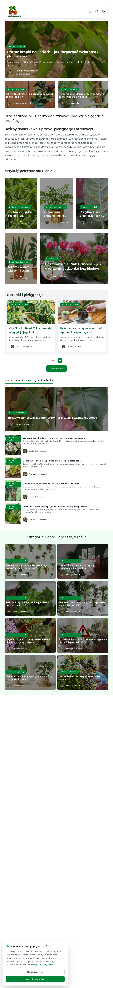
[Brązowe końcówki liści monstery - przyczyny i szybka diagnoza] (57, 409)
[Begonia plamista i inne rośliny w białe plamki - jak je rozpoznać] (30, 635)
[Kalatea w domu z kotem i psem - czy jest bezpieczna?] (21, 258)
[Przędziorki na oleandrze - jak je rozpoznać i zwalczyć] (92, 203)
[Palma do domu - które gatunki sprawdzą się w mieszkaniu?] (82, 598)
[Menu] (90, 11)
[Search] (96, 11)
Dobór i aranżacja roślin (19, 262)
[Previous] (53, 360)
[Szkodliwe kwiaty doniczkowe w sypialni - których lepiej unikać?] (82, 635)
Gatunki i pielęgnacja (16, 89)
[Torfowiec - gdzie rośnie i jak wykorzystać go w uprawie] (21, 203)
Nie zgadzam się (35, 972)
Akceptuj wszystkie (35, 979)
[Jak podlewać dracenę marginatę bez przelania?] (82, 672)
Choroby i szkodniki (16, 46)
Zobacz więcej (56, 368)
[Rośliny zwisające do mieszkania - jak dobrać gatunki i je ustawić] (30, 561)
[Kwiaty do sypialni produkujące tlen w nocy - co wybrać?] (30, 598)
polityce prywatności (46, 964)
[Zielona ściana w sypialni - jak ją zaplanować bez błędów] (82, 561)
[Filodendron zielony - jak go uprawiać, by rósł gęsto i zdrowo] (30, 672)
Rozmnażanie (52, 259)
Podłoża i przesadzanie (19, 207)
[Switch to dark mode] (103, 11)
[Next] (60, 360)
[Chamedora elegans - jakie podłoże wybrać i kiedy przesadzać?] (56, 203)
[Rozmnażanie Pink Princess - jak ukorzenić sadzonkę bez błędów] (74, 258)
